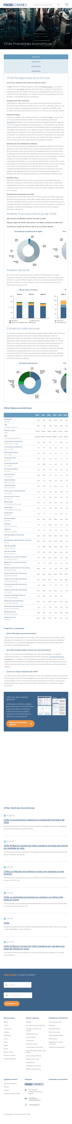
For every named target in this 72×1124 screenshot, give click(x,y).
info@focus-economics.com (35, 1099)
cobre (50, 117)
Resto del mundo (32, 1059)
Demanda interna (11, 453)
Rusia (6, 1049)
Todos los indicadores (57, 1047)
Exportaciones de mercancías (15, 574)
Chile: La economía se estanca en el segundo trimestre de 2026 (34, 821)
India (6, 1039)
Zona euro (7, 1029)
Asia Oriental (31, 1037)
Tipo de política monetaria (14, 536)
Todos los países (10, 1059)
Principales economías (34, 1047)
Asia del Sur (30, 1062)
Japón (6, 1045)
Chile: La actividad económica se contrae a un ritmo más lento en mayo (33, 898)
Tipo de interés (54, 1029)
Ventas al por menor (12, 497)
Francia (6, 1032)
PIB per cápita (9, 431)
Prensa (6, 1090)
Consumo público (11, 470)
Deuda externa (11, 613)
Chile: (7, 923)
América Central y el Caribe (33, 1030)
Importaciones (9, 486)
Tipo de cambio (10, 547)
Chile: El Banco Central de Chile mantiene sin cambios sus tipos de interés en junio (34, 947)
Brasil (6, 1022)
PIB (10, 87)
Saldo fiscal (8, 514)
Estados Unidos (9, 1055)
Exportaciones (9, 481)
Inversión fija (9, 475)
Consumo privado (11, 464)
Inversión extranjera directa (14, 596)
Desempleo (12, 503)
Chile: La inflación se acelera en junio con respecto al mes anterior (34, 872)
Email (6, 991)
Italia (5, 1042)
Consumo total (10, 459)
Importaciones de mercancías (15, 580)
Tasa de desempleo (56, 1035)
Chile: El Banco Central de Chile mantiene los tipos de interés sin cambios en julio (36, 847)
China (6, 1025)
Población (8, 420)
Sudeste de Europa (33, 1066)
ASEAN (28, 1022)
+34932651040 (34, 1105)
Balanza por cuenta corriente (15, 558)
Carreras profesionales (12, 1093)
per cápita (20, 89)
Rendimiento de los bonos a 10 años (17, 541)
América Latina (46, 87)
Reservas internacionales (13, 602)
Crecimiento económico (13, 442)
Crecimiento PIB (55, 1022)
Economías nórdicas (33, 1056)
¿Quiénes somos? (10, 1083)
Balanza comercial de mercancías (17, 569)
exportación (11, 122)
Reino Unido (8, 1052)
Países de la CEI (32, 1034)
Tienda (6, 1087)
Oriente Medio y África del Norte (35, 1051)
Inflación (10, 525)
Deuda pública (9, 519)
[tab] (36, 56)
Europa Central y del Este (35, 1025)
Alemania (7, 1035)
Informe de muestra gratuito (18, 723)
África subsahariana (33, 1069)
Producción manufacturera (14, 492)
